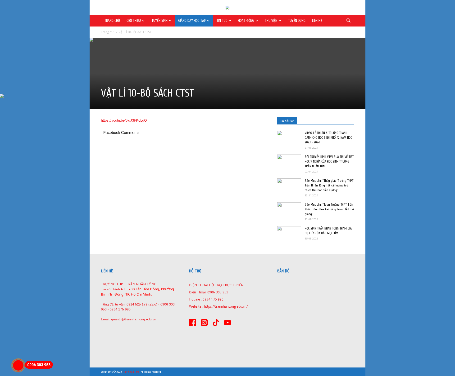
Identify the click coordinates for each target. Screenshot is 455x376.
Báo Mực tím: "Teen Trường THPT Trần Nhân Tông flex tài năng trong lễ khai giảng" (329, 209)
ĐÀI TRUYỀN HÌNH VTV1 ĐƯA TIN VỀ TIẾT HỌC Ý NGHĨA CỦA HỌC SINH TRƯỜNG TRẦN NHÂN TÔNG (329, 161)
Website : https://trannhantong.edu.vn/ (218, 306)
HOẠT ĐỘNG (246, 21)
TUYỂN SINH (159, 21)
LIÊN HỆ (317, 21)
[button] (348, 21)
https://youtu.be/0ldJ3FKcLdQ (124, 120)
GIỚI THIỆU (134, 21)
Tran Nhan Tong (131, 371)
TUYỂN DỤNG (296, 21)
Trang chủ (107, 32)
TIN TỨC (221, 21)
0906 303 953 (38, 364)
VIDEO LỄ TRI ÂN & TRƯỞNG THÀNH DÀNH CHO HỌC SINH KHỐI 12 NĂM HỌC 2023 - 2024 (328, 137)
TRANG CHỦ (112, 21)
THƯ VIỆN (271, 21)
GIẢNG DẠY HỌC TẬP (192, 21)
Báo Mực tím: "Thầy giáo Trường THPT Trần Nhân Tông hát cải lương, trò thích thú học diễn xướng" (329, 185)
